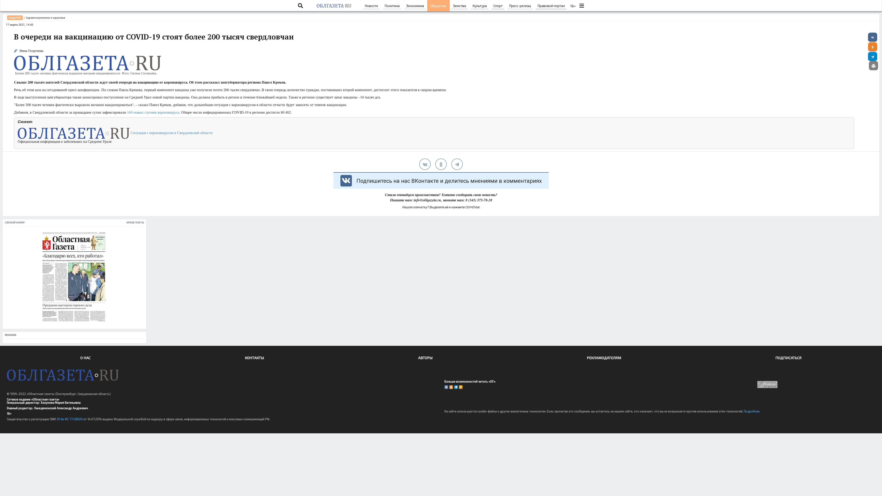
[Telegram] (872, 56)
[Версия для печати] (873, 65)
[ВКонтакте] (872, 37)
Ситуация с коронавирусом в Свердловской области (171, 132)
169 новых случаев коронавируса (153, 112)
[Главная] (334, 5)
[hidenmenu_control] (581, 5)
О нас (85, 357)
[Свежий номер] (74, 277)
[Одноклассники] (872, 46)
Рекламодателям (604, 357)
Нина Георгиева (31, 50)
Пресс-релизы (520, 6)
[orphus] (767, 384)
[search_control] (300, 5)
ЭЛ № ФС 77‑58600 (70, 419)
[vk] (425, 164)
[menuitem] (371, 5)
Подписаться (788, 357)
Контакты (254, 357)
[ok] (441, 164)
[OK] (451, 387)
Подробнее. (752, 411)
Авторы (425, 357)
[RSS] (461, 387)
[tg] (457, 164)
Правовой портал (551, 6)
